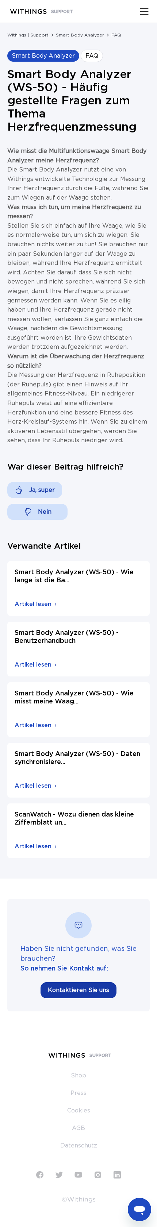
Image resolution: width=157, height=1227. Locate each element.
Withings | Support (28, 35)
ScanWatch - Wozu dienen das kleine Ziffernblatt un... (74, 818)
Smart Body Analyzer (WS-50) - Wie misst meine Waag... (74, 697)
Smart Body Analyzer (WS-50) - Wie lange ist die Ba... (74, 576)
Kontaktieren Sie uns (78, 990)
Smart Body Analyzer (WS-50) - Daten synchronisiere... (77, 758)
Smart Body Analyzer (80, 35)
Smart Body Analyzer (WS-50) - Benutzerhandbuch (67, 637)
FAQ (116, 35)
